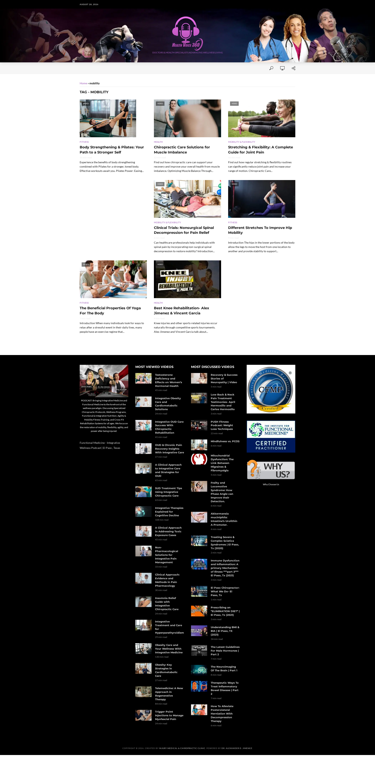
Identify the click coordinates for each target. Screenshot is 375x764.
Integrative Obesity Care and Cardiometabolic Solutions (168, 404)
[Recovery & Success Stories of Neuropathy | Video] (199, 378)
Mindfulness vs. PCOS (225, 441)
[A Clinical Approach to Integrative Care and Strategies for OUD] (143, 468)
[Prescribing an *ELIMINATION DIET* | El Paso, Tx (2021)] (199, 611)
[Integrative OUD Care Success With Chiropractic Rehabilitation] (143, 425)
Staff (130, 68)
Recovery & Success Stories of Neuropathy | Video (224, 378)
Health (158, 141)
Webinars (192, 68)
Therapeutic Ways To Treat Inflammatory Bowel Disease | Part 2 (225, 688)
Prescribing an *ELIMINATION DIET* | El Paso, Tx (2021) (225, 611)
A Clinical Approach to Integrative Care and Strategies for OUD (168, 470)
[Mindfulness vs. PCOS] (199, 444)
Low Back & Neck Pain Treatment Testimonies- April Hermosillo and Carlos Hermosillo (223, 402)
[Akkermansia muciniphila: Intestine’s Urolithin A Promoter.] (199, 517)
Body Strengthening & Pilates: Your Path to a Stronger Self (112, 149)
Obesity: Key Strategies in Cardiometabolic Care (166, 670)
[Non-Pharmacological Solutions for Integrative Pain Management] (143, 551)
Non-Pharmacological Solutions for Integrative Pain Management (166, 555)
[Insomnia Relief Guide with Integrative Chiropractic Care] (143, 601)
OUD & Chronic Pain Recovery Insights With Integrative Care (169, 448)
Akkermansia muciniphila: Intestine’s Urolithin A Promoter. (224, 519)
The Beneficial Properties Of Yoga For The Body (110, 310)
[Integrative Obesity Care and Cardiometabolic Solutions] (143, 401)
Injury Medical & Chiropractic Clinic (182, 748)
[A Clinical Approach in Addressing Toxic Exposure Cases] (143, 531)
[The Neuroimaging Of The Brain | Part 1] (199, 670)
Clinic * (245, 68)
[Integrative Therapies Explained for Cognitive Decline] (143, 511)
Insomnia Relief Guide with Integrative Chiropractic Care (167, 603)
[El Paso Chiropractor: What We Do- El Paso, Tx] (199, 591)
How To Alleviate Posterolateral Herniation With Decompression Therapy (222, 714)
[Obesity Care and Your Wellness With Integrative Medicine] (143, 648)
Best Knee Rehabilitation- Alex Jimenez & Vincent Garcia (181, 310)
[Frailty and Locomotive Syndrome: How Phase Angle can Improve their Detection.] (199, 486)
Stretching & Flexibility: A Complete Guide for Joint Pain (260, 149)
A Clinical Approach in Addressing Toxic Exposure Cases (168, 531)
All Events (171, 68)
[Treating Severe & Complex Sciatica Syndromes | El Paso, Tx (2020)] (199, 540)
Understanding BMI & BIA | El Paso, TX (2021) (225, 631)
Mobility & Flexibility (241, 141)
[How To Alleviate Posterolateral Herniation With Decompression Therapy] (199, 709)
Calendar (213, 68)
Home (83, 68)
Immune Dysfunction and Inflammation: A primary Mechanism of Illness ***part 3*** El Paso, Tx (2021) (225, 568)
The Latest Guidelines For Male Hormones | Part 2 (225, 650)
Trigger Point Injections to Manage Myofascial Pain (169, 715)
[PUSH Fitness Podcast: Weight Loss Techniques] (199, 425)
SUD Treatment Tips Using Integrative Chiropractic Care (168, 492)
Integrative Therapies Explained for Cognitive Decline (169, 511)
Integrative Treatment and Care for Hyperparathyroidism (169, 627)
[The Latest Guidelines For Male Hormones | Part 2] (199, 650)
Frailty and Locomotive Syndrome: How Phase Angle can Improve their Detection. (222, 492)
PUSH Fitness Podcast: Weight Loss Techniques (222, 425)
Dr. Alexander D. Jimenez (236, 748)
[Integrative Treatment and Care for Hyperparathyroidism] (143, 625)
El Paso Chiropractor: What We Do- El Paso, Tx (225, 591)
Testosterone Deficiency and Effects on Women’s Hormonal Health (168, 380)
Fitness (84, 141)
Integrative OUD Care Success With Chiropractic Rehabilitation (169, 427)
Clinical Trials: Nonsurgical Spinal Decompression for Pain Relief (184, 230)
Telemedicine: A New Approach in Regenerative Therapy (169, 694)
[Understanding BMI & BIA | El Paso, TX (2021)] (199, 630)
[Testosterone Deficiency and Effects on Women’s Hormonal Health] (143, 378)
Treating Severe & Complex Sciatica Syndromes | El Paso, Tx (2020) (225, 542)
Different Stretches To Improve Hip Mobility (260, 230)
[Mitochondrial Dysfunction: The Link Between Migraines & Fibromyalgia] (199, 459)
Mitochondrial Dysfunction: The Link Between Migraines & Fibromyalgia (222, 463)
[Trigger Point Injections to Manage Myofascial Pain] (143, 715)
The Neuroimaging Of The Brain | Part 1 (224, 668)
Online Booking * (107, 68)
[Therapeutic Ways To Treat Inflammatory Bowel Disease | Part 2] (199, 686)
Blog (231, 68)
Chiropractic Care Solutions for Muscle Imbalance (182, 149)
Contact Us (148, 68)
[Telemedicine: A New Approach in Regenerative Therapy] (143, 691)
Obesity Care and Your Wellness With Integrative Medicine (169, 648)
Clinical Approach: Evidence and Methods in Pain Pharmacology (167, 580)
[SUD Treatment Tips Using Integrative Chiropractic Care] (143, 491)
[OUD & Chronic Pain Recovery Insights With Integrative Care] (143, 448)
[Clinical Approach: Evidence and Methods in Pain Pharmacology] (143, 578)
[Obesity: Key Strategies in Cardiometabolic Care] (143, 668)
